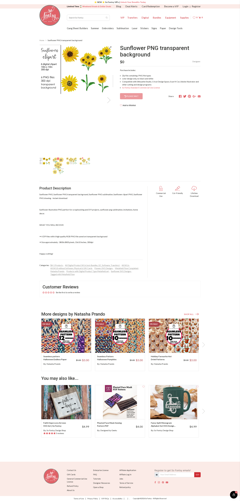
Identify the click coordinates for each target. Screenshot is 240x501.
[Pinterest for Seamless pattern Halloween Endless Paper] (69, 347)
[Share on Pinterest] (189, 96)
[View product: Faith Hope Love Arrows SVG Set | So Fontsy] (66, 402)
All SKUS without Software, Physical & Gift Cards (71, 268)
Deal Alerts (131, 6)
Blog (118, 6)
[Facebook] (155, 482)
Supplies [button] (184, 17)
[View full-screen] (110, 47)
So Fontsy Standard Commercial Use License (141, 87)
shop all (189, 314)
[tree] (76, 165)
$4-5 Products (56, 265)
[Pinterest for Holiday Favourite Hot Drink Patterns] (177, 347)
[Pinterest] (163, 482)
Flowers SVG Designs (103, 268)
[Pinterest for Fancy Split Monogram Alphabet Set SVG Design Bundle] (177, 414)
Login (185, 6)
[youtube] (167, 482)
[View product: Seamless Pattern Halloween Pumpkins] (120, 336)
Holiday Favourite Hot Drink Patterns (161, 358)
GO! (197, 474)
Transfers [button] (132, 17)
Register (196, 6)
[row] (120, 344)
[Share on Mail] (199, 96)
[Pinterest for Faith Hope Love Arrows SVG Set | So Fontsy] (69, 414)
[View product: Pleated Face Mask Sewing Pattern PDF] (120, 402)
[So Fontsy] (49, 15)
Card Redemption (151, 6)
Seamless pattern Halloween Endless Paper (55, 358)
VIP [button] (122, 17)
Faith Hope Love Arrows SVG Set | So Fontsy (54, 424)
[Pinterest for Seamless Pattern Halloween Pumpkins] (123, 347)
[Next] (108, 100)
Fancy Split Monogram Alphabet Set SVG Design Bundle (162, 424)
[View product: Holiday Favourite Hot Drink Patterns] (174, 336)
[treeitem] (45, 161)
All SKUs (125, 265)
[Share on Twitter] (184, 96)
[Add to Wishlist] (90, 320)
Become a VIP (171, 6)
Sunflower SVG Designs (121, 271)
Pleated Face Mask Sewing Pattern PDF (109, 424)
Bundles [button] (157, 17)
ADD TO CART (81, 348)
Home (41, 40)
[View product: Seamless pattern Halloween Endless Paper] (66, 336)
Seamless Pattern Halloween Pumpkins (106, 358)
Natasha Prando (57, 271)
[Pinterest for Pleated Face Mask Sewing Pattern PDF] (123, 414)
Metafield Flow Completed (126, 268)
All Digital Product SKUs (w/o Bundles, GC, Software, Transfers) (92, 265)
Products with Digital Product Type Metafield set (87, 271)
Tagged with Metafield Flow (62, 274)
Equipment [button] (170, 17)
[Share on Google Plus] (194, 96)
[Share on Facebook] (180, 96)
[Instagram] (159, 482)
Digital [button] (145, 17)
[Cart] (199, 17)
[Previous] (44, 100)
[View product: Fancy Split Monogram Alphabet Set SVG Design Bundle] (174, 402)
